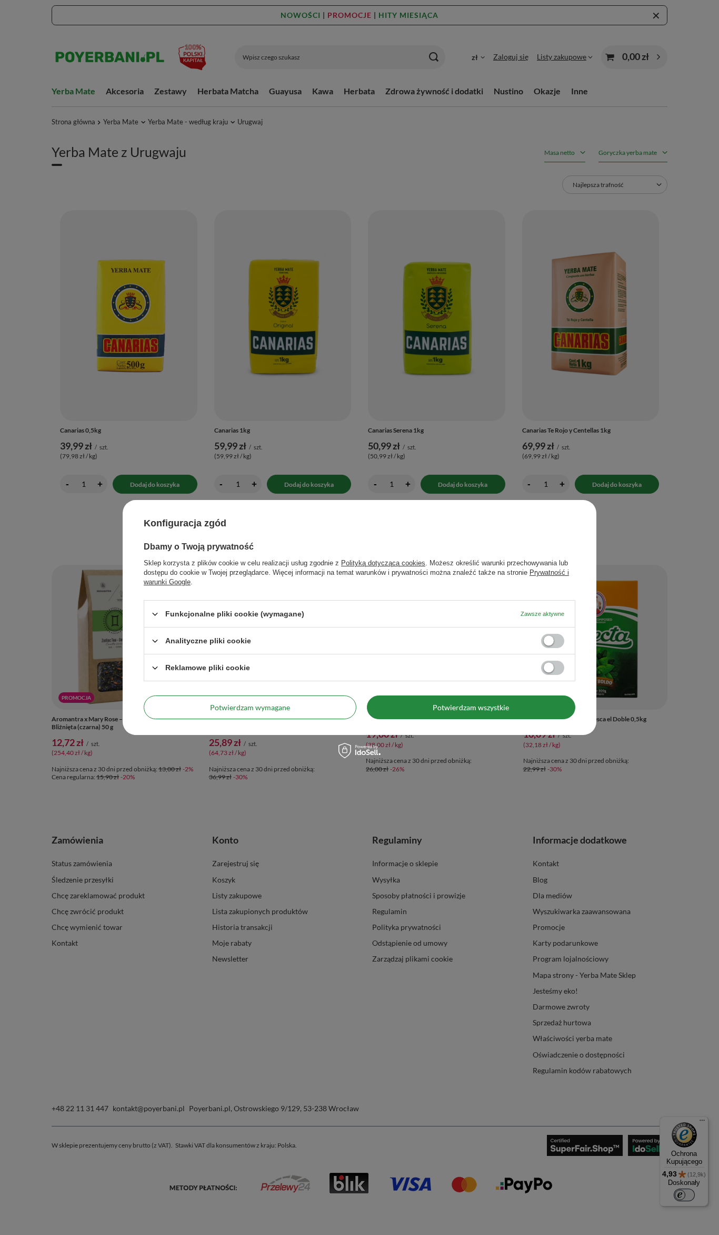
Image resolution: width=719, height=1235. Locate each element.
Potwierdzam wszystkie (471, 706)
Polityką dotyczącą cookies (383, 563)
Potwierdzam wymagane (250, 706)
